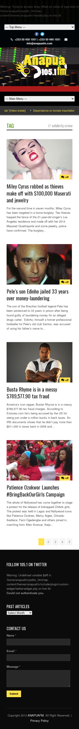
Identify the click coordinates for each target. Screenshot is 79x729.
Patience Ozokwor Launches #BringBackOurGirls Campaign (36, 490)
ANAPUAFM (36, 715)
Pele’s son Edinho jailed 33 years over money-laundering (37, 294)
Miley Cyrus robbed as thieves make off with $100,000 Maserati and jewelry (39, 193)
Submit (13, 693)
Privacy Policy (39, 720)
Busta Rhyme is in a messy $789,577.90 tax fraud (32, 392)
